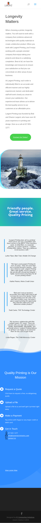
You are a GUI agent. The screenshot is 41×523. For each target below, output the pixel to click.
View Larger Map (11, 470)
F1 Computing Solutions (25, 517)
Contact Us (12, 438)
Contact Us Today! (20, 137)
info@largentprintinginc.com (18, 436)
